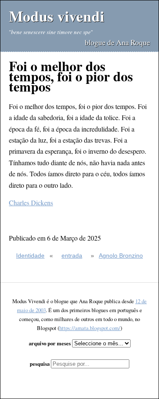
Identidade (30, 256)
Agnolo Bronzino (121, 256)
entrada (71, 256)
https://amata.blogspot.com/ (89, 328)
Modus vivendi (56, 16)
